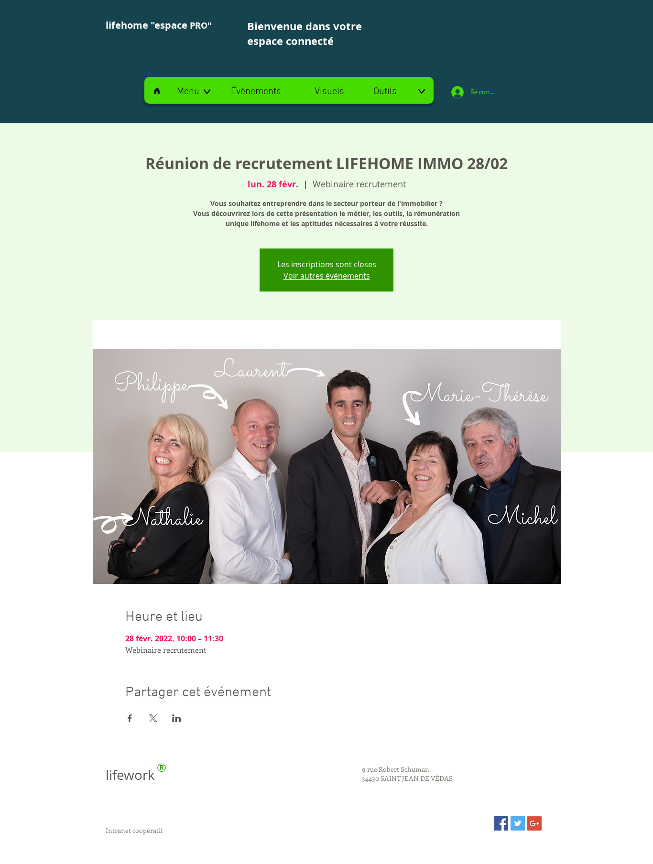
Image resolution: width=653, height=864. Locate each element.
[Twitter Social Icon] (518, 823)
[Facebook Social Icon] (501, 823)
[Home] (157, 90)
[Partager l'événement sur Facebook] (129, 718)
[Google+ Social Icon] (534, 823)
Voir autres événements (326, 275)
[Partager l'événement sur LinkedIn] (176, 718)
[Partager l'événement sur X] (153, 718)
